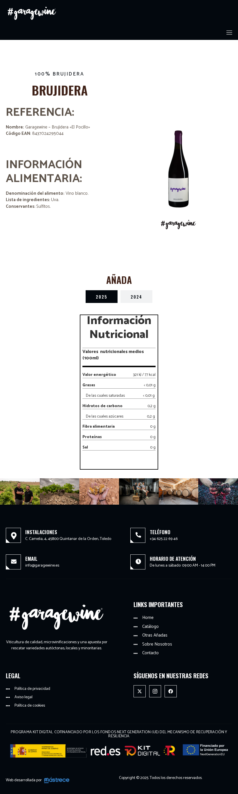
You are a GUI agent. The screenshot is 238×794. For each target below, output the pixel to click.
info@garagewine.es (42, 566)
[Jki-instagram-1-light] (155, 691)
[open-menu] (230, 33)
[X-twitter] (140, 691)
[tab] (102, 296)
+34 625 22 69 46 (164, 539)
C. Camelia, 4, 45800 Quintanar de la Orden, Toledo (68, 539)
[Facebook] (171, 691)
